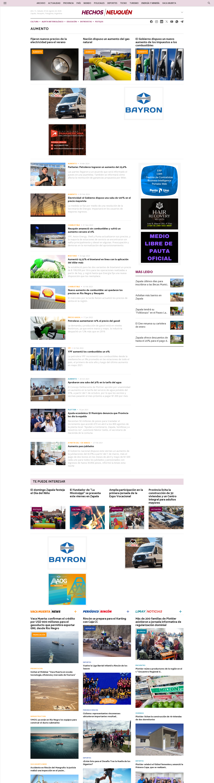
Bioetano (72, 256)
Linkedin (161, 22)
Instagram (156, 22)
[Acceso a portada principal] (21, 3)
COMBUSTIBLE (74, 225)
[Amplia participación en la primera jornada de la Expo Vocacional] (126, 507)
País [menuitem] (79, 3)
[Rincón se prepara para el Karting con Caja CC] (107, 626)
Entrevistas (86, 21)
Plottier (72, 410)
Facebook (151, 22)
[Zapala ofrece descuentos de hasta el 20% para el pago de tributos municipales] (177, 336)
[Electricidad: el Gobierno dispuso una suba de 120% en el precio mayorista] (47, 194)
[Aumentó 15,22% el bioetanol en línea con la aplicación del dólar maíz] (47, 256)
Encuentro (140, 665)
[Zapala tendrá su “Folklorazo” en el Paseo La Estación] (177, 307)
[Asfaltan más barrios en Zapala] (177, 293)
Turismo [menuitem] (134, 3)
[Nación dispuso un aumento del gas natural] (107, 49)
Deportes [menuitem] (112, 3)
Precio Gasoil (74, 317)
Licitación (156, 509)
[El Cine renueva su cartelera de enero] (177, 321)
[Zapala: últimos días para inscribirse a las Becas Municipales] (177, 279)
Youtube (171, 22)
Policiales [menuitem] (99, 3)
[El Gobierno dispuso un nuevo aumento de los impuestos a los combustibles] (159, 49)
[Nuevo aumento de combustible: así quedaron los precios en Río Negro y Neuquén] (47, 286)
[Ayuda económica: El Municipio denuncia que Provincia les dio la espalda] (47, 409)
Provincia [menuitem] (68, 3)
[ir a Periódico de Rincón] (97, 611)
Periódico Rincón (90, 710)
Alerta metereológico (52, 21)
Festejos (99, 21)
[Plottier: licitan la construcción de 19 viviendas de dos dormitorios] (159, 724)
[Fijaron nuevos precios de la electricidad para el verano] (54, 49)
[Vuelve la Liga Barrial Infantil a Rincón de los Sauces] (107, 673)
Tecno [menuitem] (123, 3)
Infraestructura (38, 716)
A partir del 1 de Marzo (79, 443)
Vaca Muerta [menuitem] (169, 3)
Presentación (36, 668)
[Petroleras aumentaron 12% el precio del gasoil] (47, 317)
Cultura (34, 21)
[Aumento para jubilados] (47, 443)
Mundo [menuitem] (87, 3)
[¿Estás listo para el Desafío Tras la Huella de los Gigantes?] (107, 769)
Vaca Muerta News (38, 764)
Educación (72, 21)
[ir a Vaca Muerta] (45, 611)
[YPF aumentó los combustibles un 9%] (47, 348)
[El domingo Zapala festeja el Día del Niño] (47, 507)
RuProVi (141, 631)
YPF (69, 348)
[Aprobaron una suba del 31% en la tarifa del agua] (47, 379)
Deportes (89, 628)
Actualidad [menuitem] (54, 3)
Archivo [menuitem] (41, 3)
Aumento (37, 52)
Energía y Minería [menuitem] (150, 3)
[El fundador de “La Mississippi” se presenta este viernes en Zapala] (87, 507)
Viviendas (139, 713)
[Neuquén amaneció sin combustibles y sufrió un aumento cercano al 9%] (47, 225)
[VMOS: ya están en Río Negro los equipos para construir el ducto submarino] (54, 727)
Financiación (39, 635)
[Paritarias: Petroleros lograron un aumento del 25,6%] (47, 163)
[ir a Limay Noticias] (148, 611)
